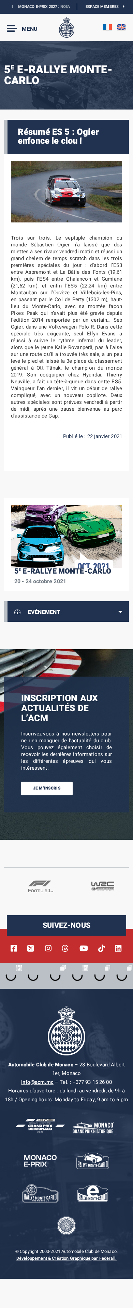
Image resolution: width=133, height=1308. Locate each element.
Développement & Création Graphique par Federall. (66, 1258)
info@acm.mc (37, 1082)
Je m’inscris (47, 788)
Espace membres (104, 7)
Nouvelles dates (66, 7)
